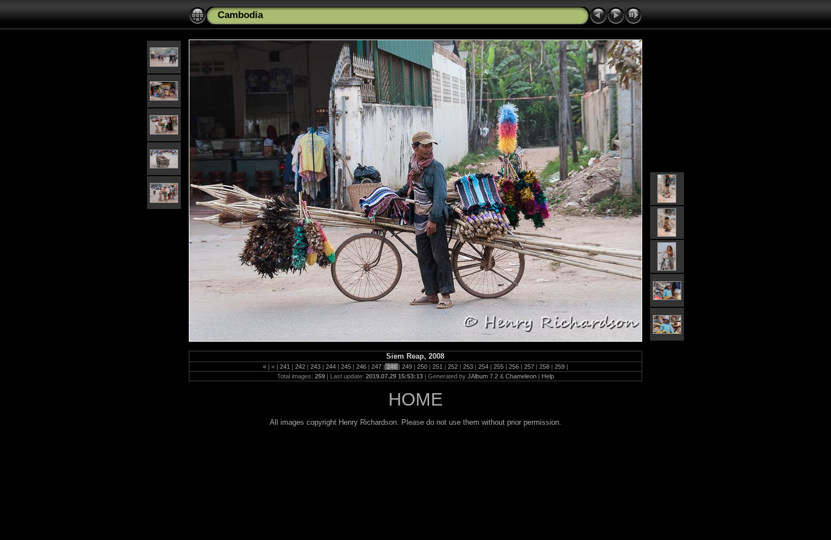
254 (483, 366)
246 (361, 366)
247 (376, 366)
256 (514, 366)
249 (407, 366)
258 (544, 366)
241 (285, 366)
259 (559, 366)
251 (437, 366)
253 (468, 366)
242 (300, 366)
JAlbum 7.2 (483, 376)
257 (529, 366)
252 (453, 366)
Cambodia (240, 15)
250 (422, 366)
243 (315, 366)
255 (498, 366)
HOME (415, 399)
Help (548, 376)
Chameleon (520, 376)
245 (346, 366)
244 (330, 366)
